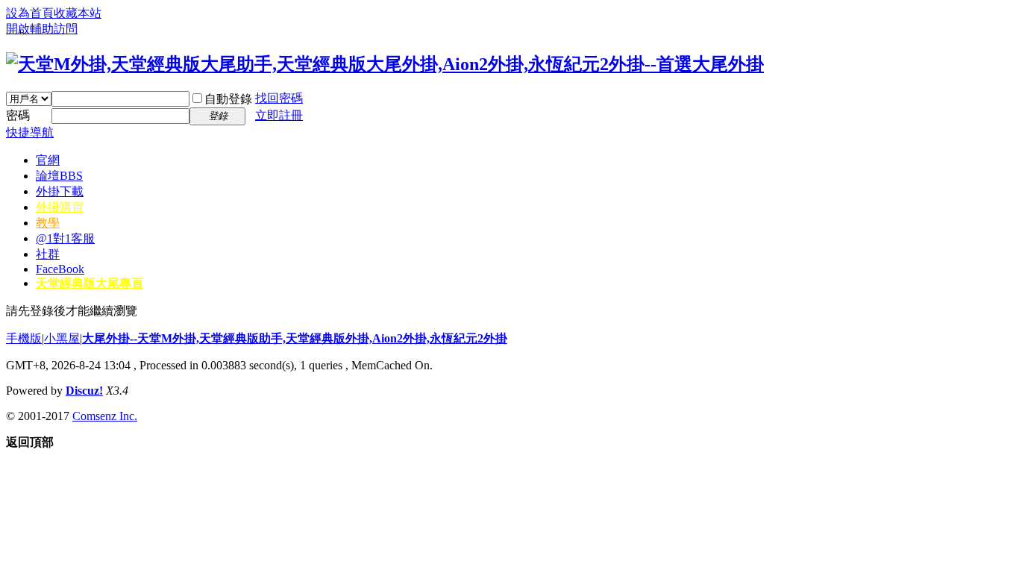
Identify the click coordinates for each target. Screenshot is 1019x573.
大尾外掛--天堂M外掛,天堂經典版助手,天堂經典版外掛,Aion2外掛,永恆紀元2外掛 (294, 338)
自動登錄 (228, 99)
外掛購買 (60, 207)
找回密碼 (279, 98)
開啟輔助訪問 (42, 28)
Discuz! (84, 390)
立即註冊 (279, 115)
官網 (48, 160)
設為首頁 (30, 13)
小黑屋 (62, 338)
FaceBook (60, 269)
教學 (48, 222)
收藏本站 (77, 13)
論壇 (59, 175)
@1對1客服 (65, 238)
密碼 (18, 115)
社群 (48, 254)
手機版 (24, 338)
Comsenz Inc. (104, 416)
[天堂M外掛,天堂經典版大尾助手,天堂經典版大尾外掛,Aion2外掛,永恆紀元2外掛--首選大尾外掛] (385, 64)
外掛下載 (60, 191)
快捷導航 (30, 132)
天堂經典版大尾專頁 (89, 283)
